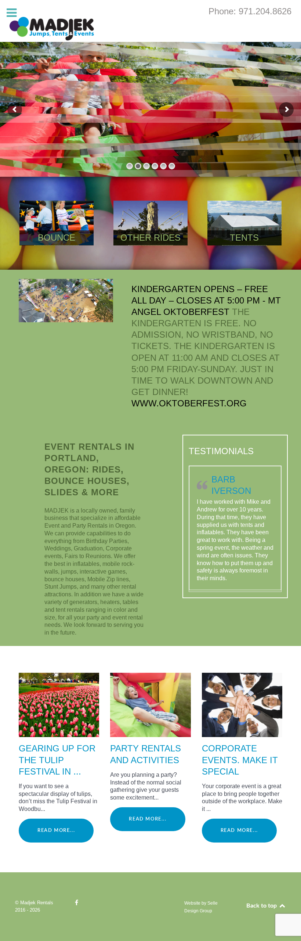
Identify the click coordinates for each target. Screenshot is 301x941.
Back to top (262, 906)
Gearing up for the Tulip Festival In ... (57, 759)
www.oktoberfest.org (189, 403)
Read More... (56, 830)
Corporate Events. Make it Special (240, 759)
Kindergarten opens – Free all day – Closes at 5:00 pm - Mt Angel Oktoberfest (206, 300)
